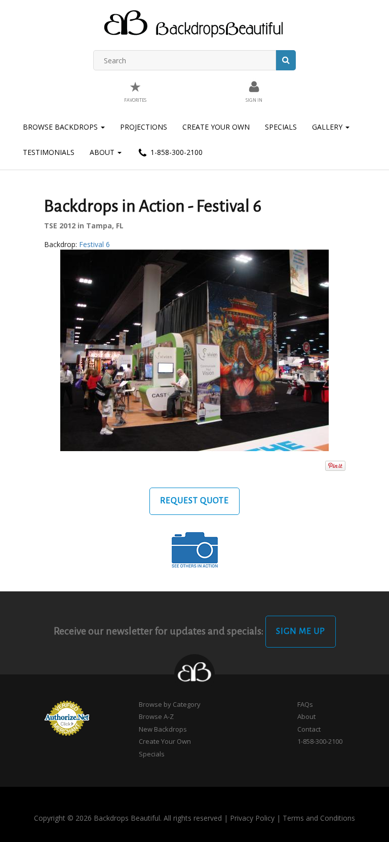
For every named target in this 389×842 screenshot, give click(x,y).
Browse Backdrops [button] (61, 127)
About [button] (103, 152)
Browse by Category (170, 704)
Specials (281, 127)
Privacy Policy (252, 818)
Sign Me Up (300, 631)
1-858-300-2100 (175, 152)
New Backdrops (163, 729)
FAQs (305, 704)
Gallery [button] (328, 127)
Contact (309, 729)
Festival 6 (94, 244)
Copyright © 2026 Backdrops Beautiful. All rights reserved (128, 818)
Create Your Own (216, 127)
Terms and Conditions (319, 818)
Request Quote (194, 500)
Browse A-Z (156, 716)
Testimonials (48, 152)
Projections (143, 127)
